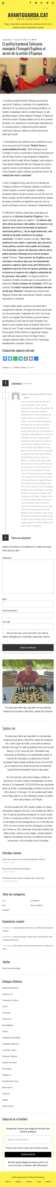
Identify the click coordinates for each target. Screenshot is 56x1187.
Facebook (29, 3)
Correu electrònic (10, 610)
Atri (29, 39)
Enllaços (18, 1181)
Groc (4, 905)
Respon (26, 397)
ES (47, 8)
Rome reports (7, 1087)
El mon (5, 1006)
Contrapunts (35, 900)
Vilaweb (5, 1099)
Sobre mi (8, 1181)
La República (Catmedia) (11, 1037)
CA (44, 8)
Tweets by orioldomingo (11, 968)
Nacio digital (7, 1068)
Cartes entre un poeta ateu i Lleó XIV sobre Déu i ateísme (23, 859)
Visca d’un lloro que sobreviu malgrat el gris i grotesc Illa (23, 878)
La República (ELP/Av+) (10, 1043)
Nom (5, 599)
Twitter (35, 3)
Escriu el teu (27, 383)
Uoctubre (5, 910)
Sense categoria (36, 905)
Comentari (7, 557)
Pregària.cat (6, 1075)
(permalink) (30, 367)
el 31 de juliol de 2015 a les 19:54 (39, 394)
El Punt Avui (6, 1019)
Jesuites (5, 1031)
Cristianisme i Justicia (10, 1000)
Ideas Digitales (7, 1025)
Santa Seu (6, 1093)
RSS (40, 3)
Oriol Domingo (7, 39)
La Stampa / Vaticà (9, 1050)
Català (39, 1181)
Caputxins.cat (7, 994)
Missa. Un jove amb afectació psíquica (16, 868)
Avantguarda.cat (28, 15)
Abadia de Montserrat (10, 987)
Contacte (29, 1181)
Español (48, 1181)
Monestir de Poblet (9, 1062)
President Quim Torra (10, 1081)
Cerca (51, 3)
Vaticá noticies (7, 1106)
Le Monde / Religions (9, 1056)
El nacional (6, 1012)
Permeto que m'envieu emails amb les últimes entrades (27, 1148)
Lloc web (6, 621)
